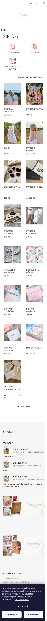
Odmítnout (11, 614)
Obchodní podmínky (10, 578)
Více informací (22, 599)
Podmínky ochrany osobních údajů (16, 582)
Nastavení (22, 606)
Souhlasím (33, 614)
